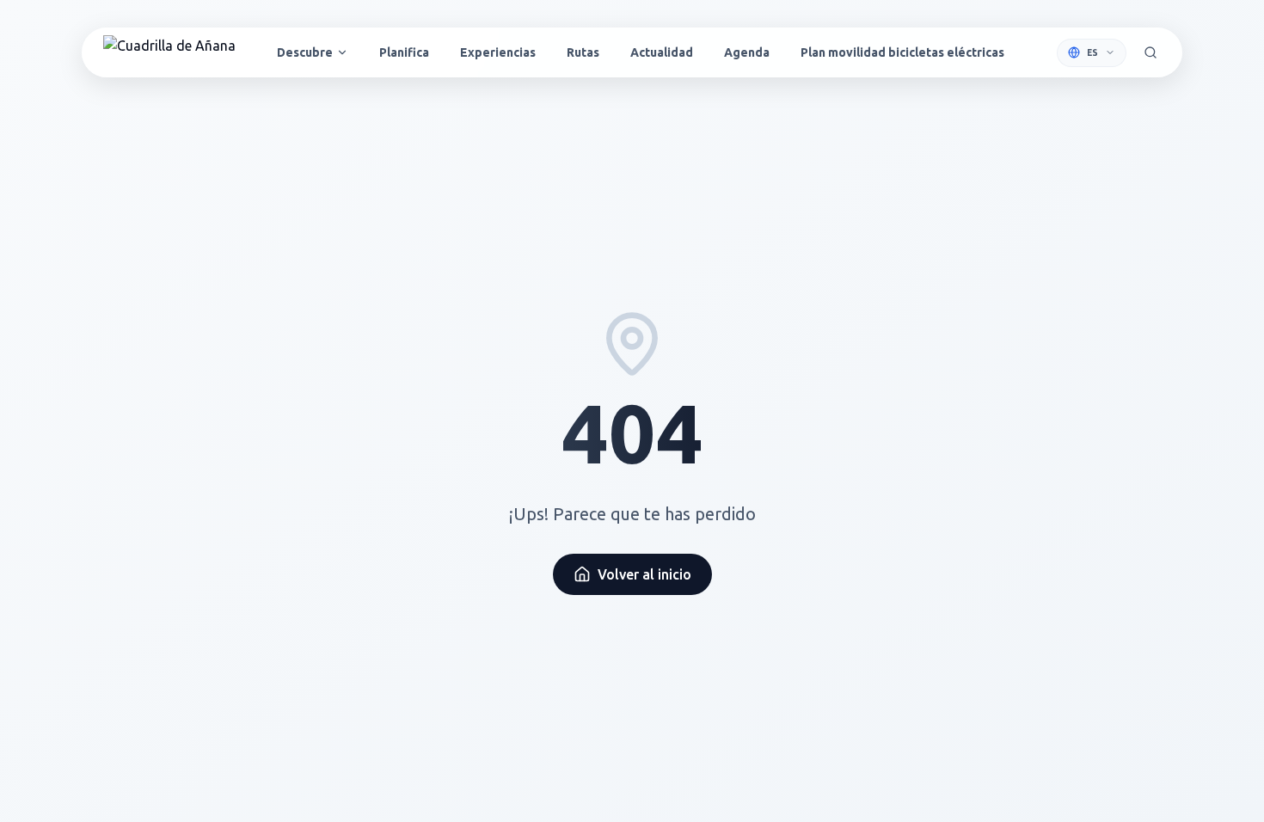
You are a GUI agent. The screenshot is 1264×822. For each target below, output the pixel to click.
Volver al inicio (644, 574)
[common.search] (1150, 52)
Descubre (305, 52)
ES (1092, 53)
